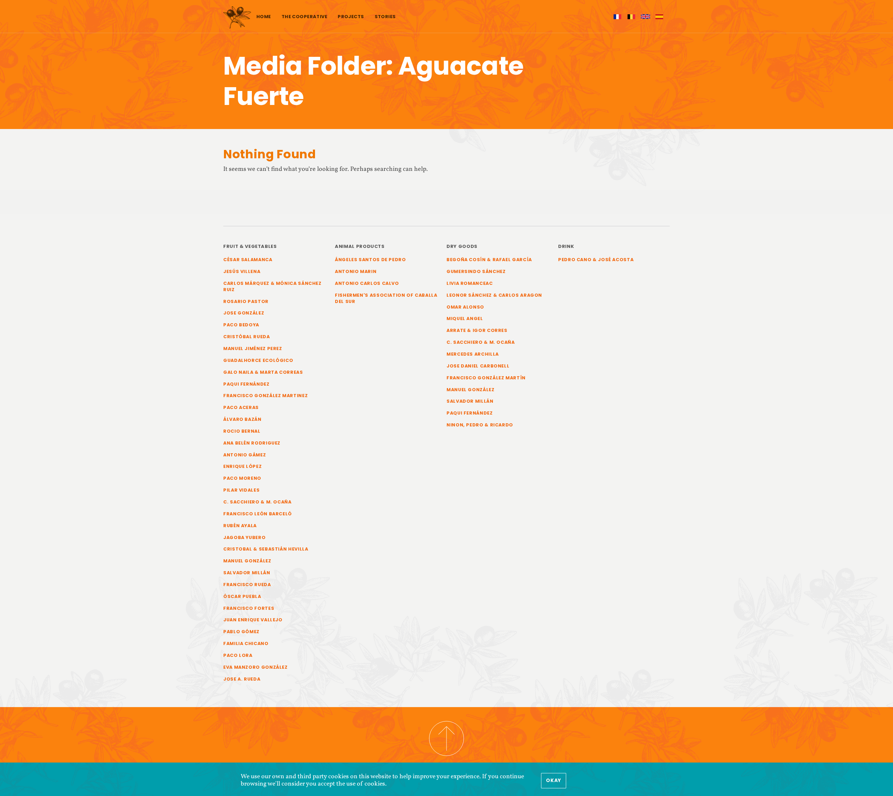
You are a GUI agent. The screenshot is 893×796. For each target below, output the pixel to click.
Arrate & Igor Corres (477, 330)
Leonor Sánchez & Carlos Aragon (494, 295)
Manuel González (247, 561)
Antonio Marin (355, 271)
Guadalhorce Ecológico (258, 360)
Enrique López (242, 466)
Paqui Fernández (246, 384)
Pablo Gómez (241, 632)
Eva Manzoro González (255, 667)
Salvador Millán (246, 573)
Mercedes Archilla (472, 354)
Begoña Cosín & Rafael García (489, 260)
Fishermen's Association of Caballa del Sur (386, 298)
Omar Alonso (465, 307)
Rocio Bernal (242, 431)
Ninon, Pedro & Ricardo (479, 425)
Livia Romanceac (469, 283)
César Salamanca (247, 260)
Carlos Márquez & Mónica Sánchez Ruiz (272, 286)
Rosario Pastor (246, 301)
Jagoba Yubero (244, 537)
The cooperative (304, 16)
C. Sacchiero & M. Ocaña (257, 502)
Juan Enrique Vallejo (253, 620)
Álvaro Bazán (242, 419)
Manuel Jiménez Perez (252, 348)
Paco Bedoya (241, 325)
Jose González (243, 313)
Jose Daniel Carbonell (477, 366)
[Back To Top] (446, 738)
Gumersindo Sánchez (475, 271)
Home (263, 16)
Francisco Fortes (248, 608)
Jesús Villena (241, 271)
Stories (385, 16)
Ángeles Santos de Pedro (370, 260)
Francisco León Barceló (257, 514)
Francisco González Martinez (265, 396)
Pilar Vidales (241, 490)
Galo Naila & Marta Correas (263, 372)
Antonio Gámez (244, 455)
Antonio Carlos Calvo (367, 283)
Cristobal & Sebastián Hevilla (265, 549)
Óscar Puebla (242, 596)
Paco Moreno (242, 478)
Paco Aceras (241, 407)
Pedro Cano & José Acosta (595, 260)
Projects (351, 16)
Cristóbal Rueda (246, 337)
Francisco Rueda (247, 584)
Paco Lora (238, 655)
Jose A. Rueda (241, 679)
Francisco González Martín (486, 378)
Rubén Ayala (240, 526)
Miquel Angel (464, 318)
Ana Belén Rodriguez (251, 443)
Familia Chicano (246, 643)
